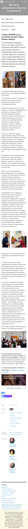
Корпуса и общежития (6, 494)
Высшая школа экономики (9, 1)
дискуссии (12, 415)
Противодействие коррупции (7, 502)
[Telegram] (4, 393)
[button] (3, 239)
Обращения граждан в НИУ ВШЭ (8, 498)
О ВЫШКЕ (4, 485)
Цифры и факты (4, 487)
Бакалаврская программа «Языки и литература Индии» (13, 377)
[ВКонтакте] (2, 393)
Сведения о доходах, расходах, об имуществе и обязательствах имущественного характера (11, 505)
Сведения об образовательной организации (11, 508)
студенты (19, 412)
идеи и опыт (13, 412)
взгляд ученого (13, 420)
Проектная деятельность (8, 26)
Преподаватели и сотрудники (7, 492)
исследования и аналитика (16, 418)
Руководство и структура (6, 489)
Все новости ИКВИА (14, 388)
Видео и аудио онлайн (7, 19)
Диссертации (5, 29)
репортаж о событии (15, 423)
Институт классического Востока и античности (14, 7)
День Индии (12, 425)
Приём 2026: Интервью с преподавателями (12, 22)
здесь (12, 517)
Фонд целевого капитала (6, 500)
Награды (13, 29)
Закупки (3, 496)
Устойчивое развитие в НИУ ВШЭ (8, 491)
